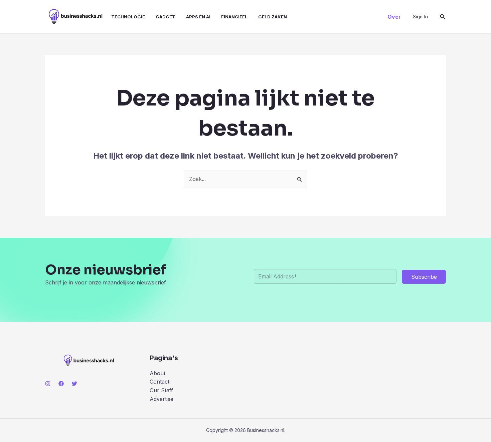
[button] (394, 16)
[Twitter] (74, 383)
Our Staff (161, 390)
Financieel (234, 16)
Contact (159, 381)
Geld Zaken (272, 16)
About (157, 373)
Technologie (128, 16)
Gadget (165, 16)
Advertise (161, 399)
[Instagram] (47, 383)
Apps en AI (198, 16)
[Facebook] (61, 383)
